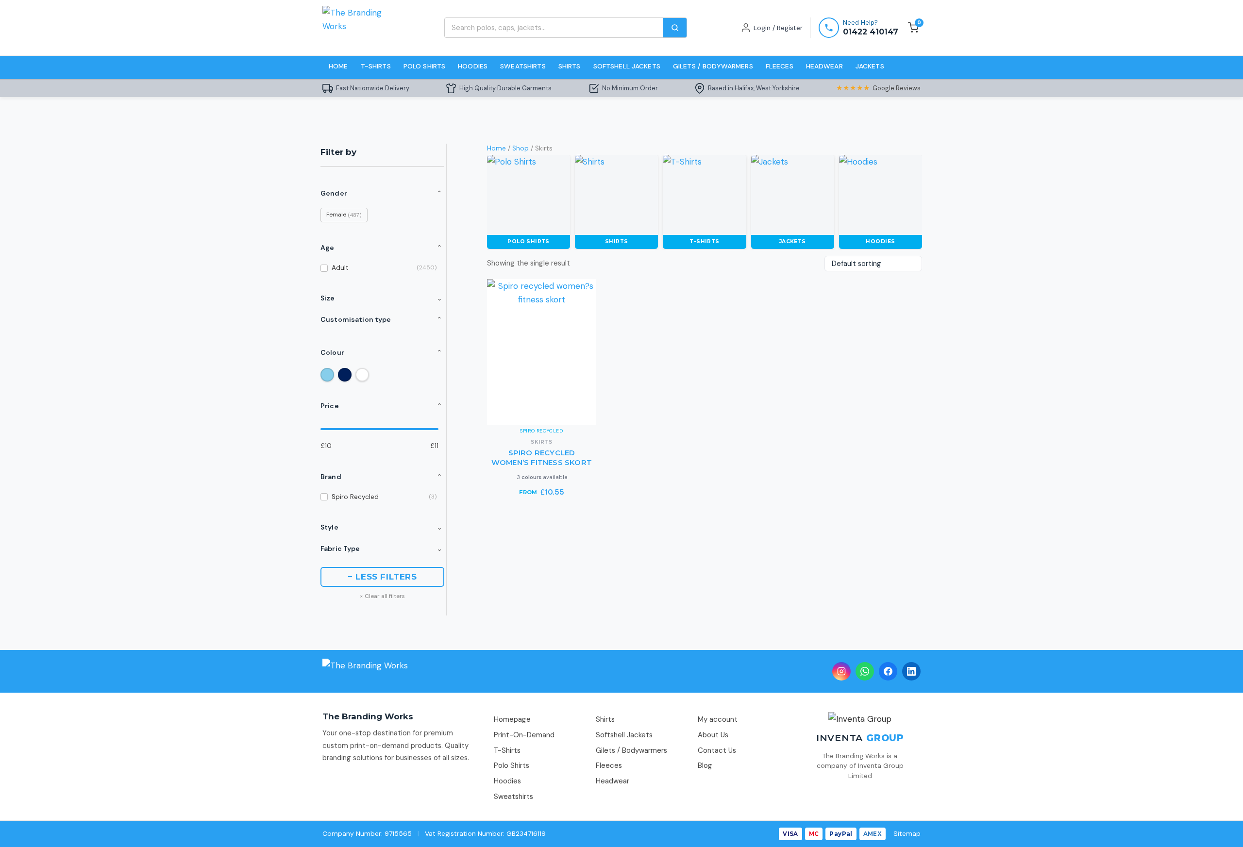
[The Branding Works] (365, 671)
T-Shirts (507, 750)
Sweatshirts (523, 66)
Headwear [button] (824, 66)
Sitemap (907, 833)
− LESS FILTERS (382, 576)
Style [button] (381, 527)
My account (718, 719)
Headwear (612, 781)
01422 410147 (870, 31)
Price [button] (381, 405)
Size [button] (381, 298)
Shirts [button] (569, 66)
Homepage (512, 719)
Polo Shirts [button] (424, 66)
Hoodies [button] (472, 66)
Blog (705, 765)
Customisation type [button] (381, 319)
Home (338, 66)
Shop (520, 148)
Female (344, 214)
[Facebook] (888, 671)
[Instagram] (841, 671)
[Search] (675, 27)
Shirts (605, 719)
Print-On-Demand (524, 735)
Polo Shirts (511, 765)
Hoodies (507, 781)
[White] (362, 375)
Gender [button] (381, 193)
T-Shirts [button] (376, 66)
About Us (713, 735)
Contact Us (717, 750)
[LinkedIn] (911, 671)
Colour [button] (381, 352)
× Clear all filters (382, 596)
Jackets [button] (870, 66)
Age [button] (381, 247)
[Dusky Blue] (327, 375)
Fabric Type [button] (381, 548)
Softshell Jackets (626, 66)
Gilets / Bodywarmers (713, 66)
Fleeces (779, 66)
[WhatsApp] (865, 671)
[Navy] (345, 375)
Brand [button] (381, 476)
